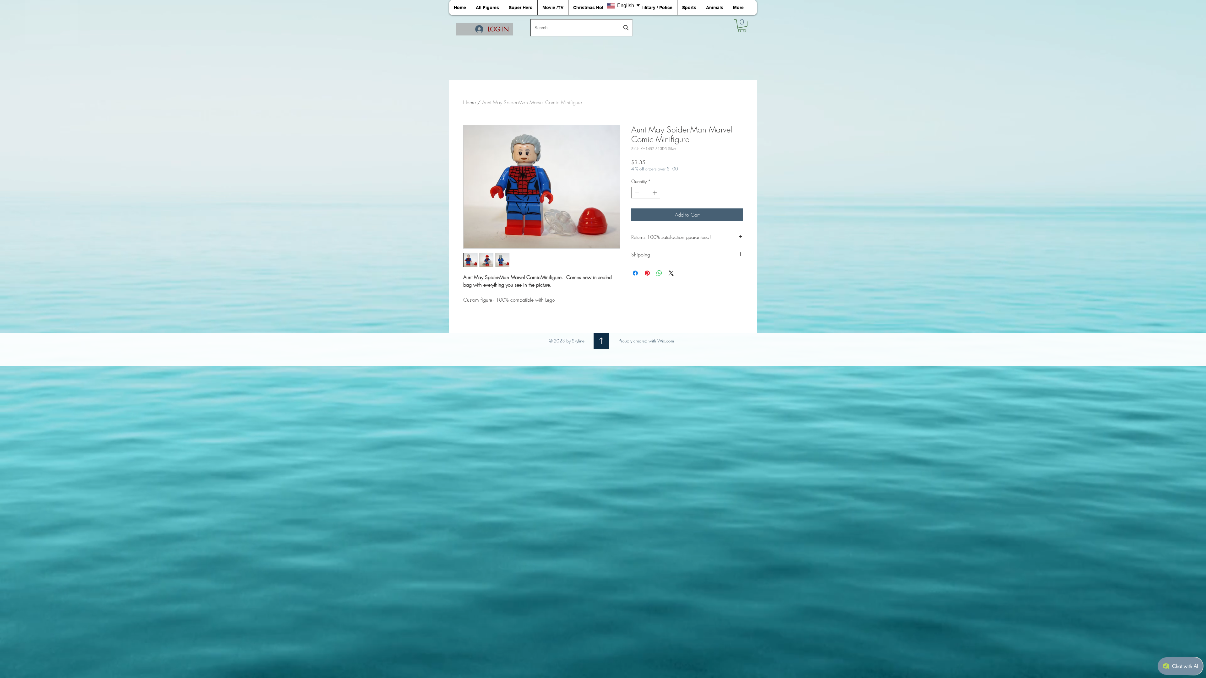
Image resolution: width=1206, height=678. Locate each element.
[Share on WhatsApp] (659, 273)
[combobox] (581, 27)
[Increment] (655, 192)
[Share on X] (671, 273)
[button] (742, 25)
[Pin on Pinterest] (647, 273)
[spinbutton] (645, 192)
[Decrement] (636, 192)
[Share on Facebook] (635, 273)
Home (469, 102)
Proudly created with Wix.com (646, 341)
